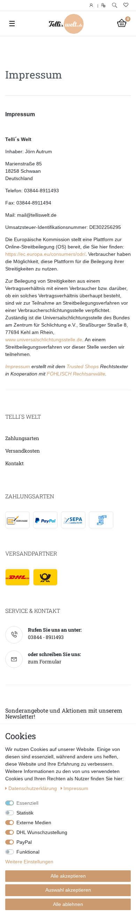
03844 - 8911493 (46, 637)
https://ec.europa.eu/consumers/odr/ (45, 254)
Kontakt (14, 463)
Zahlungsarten (22, 438)
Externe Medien (33, 822)
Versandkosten (22, 450)
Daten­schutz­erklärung (33, 788)
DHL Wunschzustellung (41, 832)
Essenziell (27, 803)
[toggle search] (114, 5)
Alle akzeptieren (68, 876)
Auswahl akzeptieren (68, 890)
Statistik (24, 813)
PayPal (24, 842)
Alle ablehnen (68, 904)
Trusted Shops (83, 366)
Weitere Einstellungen (29, 861)
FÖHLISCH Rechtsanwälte (76, 374)
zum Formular (44, 661)
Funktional (27, 852)
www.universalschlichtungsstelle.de (43, 339)
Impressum (17, 366)
